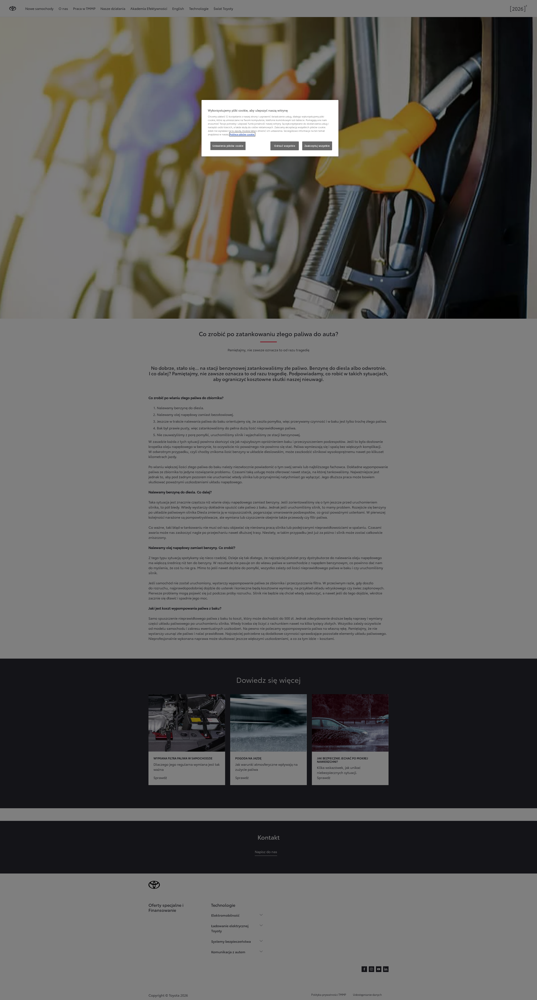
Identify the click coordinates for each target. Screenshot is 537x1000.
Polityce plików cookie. (242, 134)
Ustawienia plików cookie (227, 145)
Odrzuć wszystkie (284, 145)
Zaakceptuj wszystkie (317, 145)
